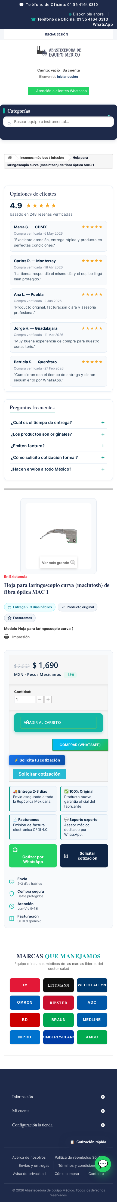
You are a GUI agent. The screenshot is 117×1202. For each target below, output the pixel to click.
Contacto (96, 1173)
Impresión (21, 637)
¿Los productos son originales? (41, 434)
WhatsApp (103, 24)
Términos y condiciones (78, 1165)
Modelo (10, 628)
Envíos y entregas (34, 1165)
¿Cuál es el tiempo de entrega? (41, 422)
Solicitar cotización (87, 855)
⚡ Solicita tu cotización (37, 760)
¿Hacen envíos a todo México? (41, 469)
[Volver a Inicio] (10, 158)
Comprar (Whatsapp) (80, 745)
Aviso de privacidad (29, 1173)
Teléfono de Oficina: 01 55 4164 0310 (58, 4)
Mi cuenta (20, 1110)
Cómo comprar (67, 1173)
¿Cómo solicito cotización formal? (44, 457)
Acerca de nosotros (29, 1157)
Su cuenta (71, 70)
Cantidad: (22, 691)
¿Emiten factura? (28, 445)
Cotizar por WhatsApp (33, 859)
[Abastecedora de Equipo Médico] (58, 52)
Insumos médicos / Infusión (42, 157)
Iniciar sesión (56, 34)
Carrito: (48, 70)
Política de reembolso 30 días (79, 1157)
